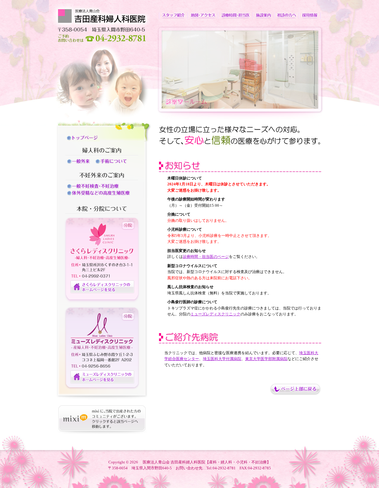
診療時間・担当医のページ (206, 257)
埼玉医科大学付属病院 (222, 359)
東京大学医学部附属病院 (266, 359)
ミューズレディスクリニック (215, 314)
